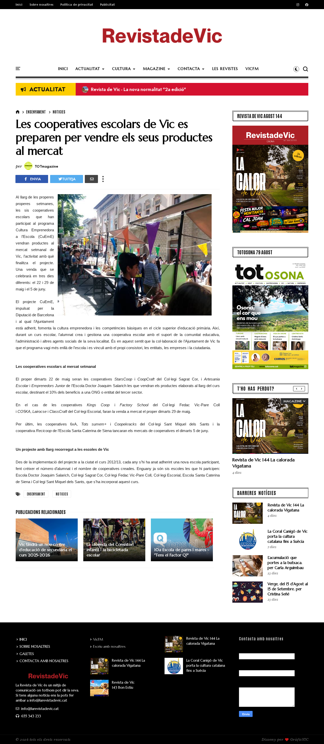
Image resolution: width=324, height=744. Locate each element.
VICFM (252, 68)
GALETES (26, 653)
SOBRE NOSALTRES (34, 646)
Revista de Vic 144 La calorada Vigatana (286, 507)
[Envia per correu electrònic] (91, 179)
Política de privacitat (76, 4)
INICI (63, 68)
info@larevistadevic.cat (39, 708)
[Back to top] (311, 731)
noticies (59, 111)
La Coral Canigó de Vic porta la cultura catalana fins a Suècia (288, 536)
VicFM (98, 639)
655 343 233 (30, 716)
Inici (19, 4)
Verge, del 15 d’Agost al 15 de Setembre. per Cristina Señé (288, 588)
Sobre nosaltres (41, 4)
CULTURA (121, 68)
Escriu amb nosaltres (109, 646)
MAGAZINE (154, 68)
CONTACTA (189, 68)
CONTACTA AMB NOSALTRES (43, 661)
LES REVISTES (225, 68)
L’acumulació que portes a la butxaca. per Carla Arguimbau (285, 562)
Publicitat (107, 4)
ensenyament (36, 111)
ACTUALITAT (87, 68)
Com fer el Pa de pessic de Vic (118, 89)
